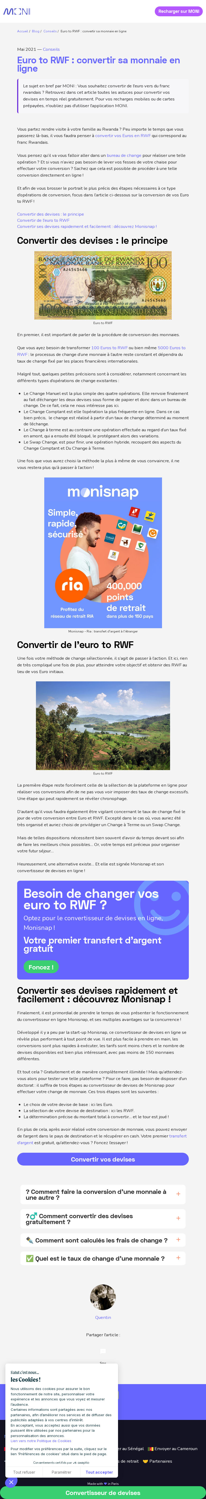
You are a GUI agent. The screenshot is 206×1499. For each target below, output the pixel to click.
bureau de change (124, 155)
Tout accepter (99, 1472)
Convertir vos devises (103, 1159)
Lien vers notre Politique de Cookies (41, 1441)
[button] (11, 1481)
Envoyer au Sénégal (124, 1449)
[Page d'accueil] (16, 11)
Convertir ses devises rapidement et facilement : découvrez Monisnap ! (87, 227)
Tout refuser (24, 1472)
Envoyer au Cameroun (175, 1449)
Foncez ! (41, 967)
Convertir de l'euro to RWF (43, 220)
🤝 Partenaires (157, 1461)
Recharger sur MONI (179, 11)
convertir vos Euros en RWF (123, 136)
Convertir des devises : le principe (50, 214)
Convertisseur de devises (103, 1492)
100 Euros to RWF (109, 348)
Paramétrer (61, 1472)
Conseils (51, 49)
